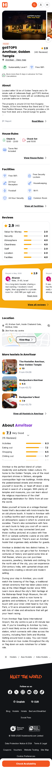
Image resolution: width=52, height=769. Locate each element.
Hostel (6, 44)
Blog (8, 711)
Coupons (7, 750)
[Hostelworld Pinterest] (35, 692)
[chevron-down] (28, 435)
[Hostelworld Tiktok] (42, 692)
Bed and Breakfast (37, 711)
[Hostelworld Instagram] (23, 692)
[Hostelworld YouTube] (29, 692)
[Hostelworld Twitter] (16, 692)
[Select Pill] (34, 4)
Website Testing (31, 750)
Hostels (15, 711)
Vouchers (17, 750)
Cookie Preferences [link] (26, 756)
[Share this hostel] (48, 39)
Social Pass (26, 717)
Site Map (45, 750)
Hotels (24, 711)
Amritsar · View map (15, 59)
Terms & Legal (40, 743)
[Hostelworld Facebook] (10, 692)
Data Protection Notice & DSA (18, 743)
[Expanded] (6, 657)
